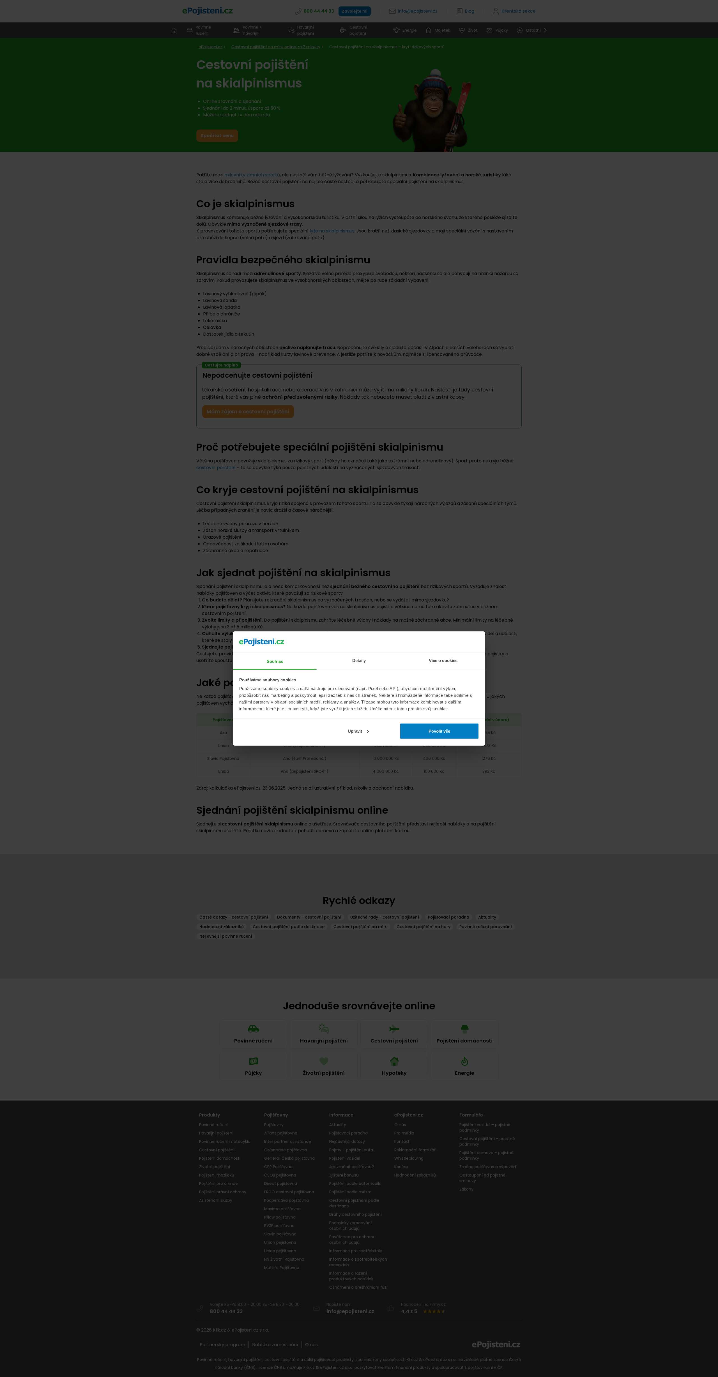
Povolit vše (439, 730)
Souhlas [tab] (275, 661)
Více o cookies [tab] (443, 660)
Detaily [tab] (359, 660)
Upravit (355, 730)
